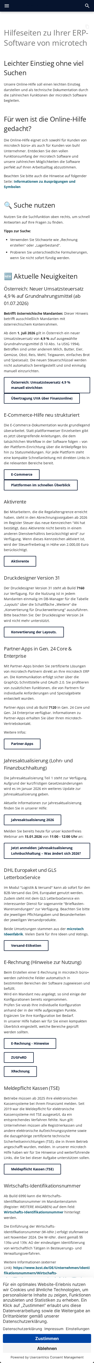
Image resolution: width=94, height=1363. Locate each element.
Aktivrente (20, 561)
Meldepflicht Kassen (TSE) (32, 1169)
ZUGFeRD (19, 1057)
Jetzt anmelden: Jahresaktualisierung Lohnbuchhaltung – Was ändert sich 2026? (46, 850)
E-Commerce (21, 474)
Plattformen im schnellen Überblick (40, 485)
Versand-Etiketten (26, 945)
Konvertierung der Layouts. (34, 632)
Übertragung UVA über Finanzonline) (42, 398)
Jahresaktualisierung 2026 (32, 819)
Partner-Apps (22, 743)
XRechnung (20, 1071)
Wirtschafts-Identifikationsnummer (33, 1212)
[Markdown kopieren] (87, 26)
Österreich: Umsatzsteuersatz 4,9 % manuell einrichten (40, 385)
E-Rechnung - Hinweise (30, 1043)
